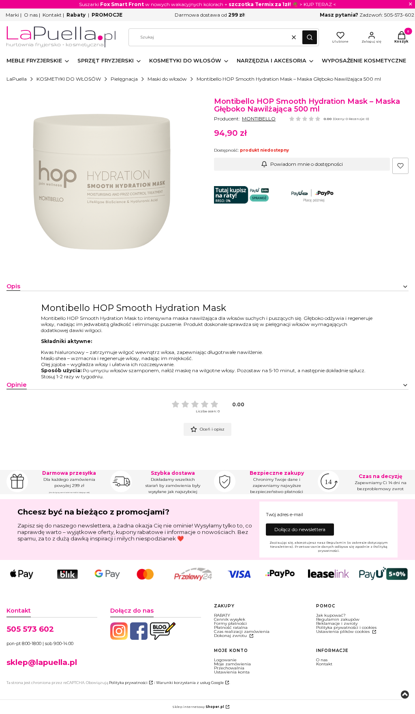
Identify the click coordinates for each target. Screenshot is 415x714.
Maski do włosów (167, 79)
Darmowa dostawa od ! (210, 15)
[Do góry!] (405, 695)
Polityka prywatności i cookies (346, 627)
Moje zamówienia (232, 664)
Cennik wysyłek (229, 619)
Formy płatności (230, 623)
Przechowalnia (229, 668)
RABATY (222, 615)
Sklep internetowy (198, 707)
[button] (309, 37)
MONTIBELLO (259, 119)
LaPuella (16, 79)
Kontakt (52, 15)
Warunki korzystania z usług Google (190, 682)
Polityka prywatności (128, 682)
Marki (12, 15)
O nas (31, 15)
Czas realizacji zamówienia (242, 631)
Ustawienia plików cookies (343, 631)
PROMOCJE (107, 15)
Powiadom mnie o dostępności (306, 164)
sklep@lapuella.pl (41, 662)
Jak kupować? (331, 615)
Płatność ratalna (231, 627)
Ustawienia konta (232, 672)
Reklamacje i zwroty (336, 623)
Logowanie (225, 660)
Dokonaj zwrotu (231, 635)
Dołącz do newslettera (299, 529)
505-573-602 (399, 15)
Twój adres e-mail (284, 515)
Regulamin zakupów (337, 619)
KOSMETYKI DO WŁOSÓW (68, 79)
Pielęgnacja (124, 79)
